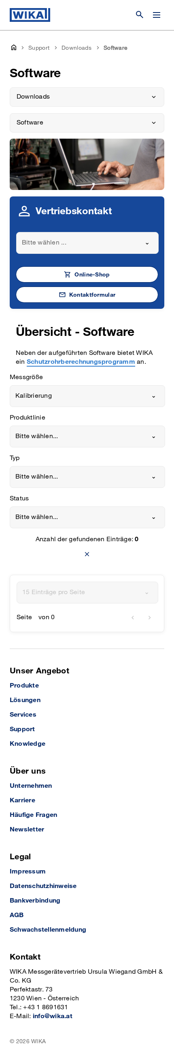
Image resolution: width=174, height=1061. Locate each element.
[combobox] (87, 243)
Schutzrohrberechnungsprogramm (81, 362)
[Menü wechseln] (156, 15)
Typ (15, 458)
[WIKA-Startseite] (30, 15)
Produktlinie (27, 418)
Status (19, 498)
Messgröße (26, 377)
